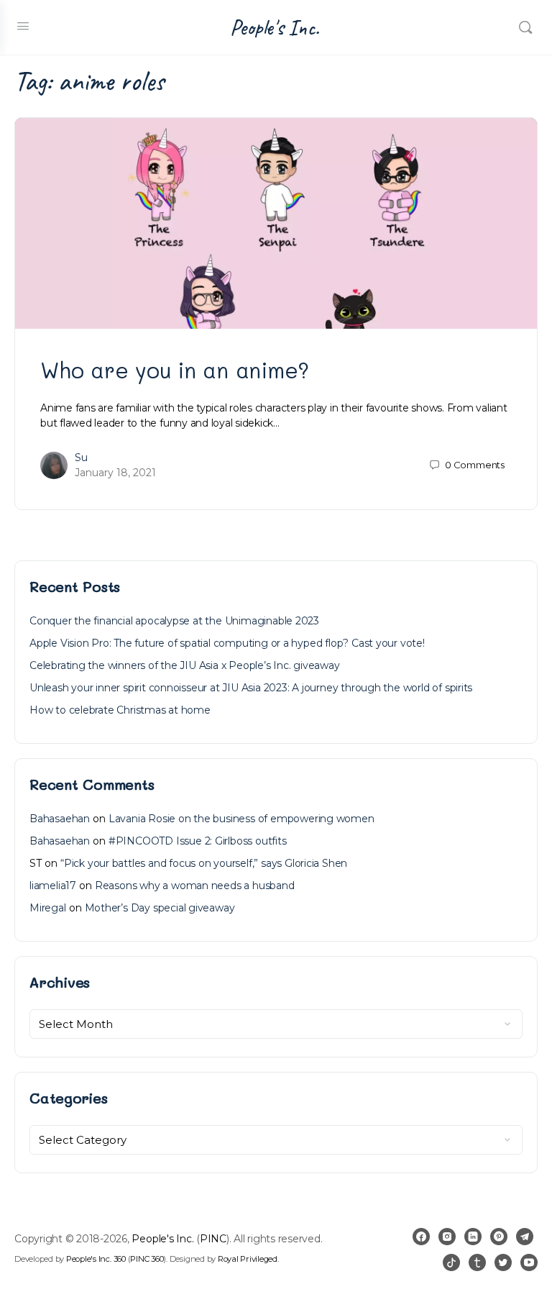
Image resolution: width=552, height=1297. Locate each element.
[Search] (525, 27)
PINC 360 (146, 1259)
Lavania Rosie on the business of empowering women (241, 818)
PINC (213, 1238)
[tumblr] (477, 1262)
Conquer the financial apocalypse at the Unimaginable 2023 (174, 620)
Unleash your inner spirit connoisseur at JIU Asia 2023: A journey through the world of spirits (250, 687)
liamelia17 (52, 885)
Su (81, 457)
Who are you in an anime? (174, 369)
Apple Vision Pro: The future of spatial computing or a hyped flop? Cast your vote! (227, 643)
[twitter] (503, 1262)
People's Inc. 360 (96, 1259)
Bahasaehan (59, 818)
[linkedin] (473, 1236)
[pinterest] (498, 1236)
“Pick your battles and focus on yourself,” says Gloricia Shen (203, 863)
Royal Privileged (247, 1259)
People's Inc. (274, 27)
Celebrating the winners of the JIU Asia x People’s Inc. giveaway (184, 665)
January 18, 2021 (115, 472)
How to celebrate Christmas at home (120, 710)
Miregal (47, 907)
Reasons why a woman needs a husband (195, 885)
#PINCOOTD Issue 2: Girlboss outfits (198, 840)
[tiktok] (451, 1262)
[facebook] (421, 1236)
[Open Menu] (23, 25)
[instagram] (447, 1236)
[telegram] (524, 1236)
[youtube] (529, 1262)
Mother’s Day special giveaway (160, 907)
